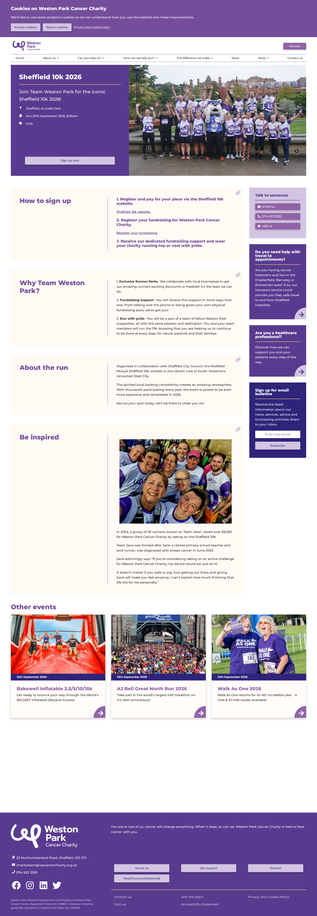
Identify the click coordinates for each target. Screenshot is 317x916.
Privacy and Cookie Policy (268, 897)
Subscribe (277, 445)
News (235, 58)
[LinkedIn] (43, 888)
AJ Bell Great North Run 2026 (152, 688)
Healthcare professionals (141, 878)
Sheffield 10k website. (133, 212)
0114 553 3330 (269, 217)
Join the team (192, 897)
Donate (294, 46)
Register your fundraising (136, 233)
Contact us (295, 58)
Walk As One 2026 (239, 688)
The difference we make (193, 58)
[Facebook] (16, 888)
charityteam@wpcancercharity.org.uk (46, 865)
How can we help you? (139, 58)
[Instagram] (29, 888)
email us (268, 206)
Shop (261, 58)
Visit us (120, 904)
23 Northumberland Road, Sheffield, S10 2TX (51, 858)
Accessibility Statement (200, 904)
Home (20, 58)
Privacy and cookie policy (92, 27)
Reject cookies (57, 27)
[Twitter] (56, 888)
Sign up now (70, 160)
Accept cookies (25, 27)
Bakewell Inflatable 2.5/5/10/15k (54, 688)
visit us (267, 226)
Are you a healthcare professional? (276, 335)
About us (49, 58)
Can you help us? (89, 58)
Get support (209, 868)
